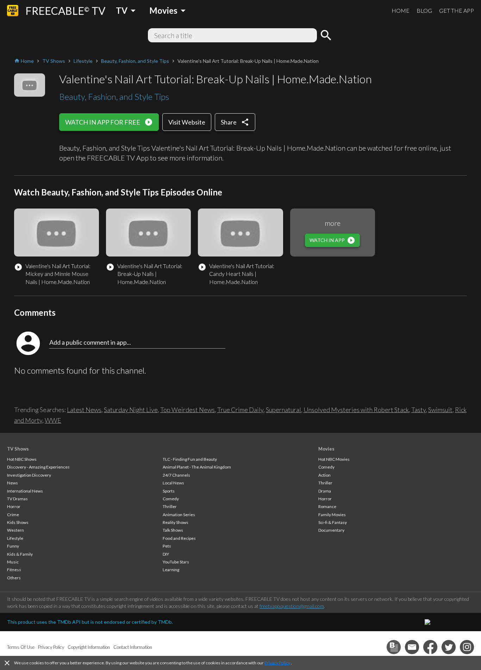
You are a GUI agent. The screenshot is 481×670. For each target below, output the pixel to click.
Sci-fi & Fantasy (332, 522)
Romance (327, 506)
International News (25, 491)
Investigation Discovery (29, 475)
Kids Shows (18, 522)
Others (14, 577)
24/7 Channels (176, 475)
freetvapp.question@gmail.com (292, 606)
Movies (326, 449)
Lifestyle (15, 538)
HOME (401, 10)
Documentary (331, 530)
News (12, 482)
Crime (13, 514)
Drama (324, 491)
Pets (167, 546)
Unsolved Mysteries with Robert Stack (356, 410)
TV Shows (18, 449)
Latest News (84, 410)
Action (324, 475)
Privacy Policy (277, 662)
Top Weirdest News (187, 410)
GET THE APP (456, 10)
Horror (13, 506)
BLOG (424, 10)
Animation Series (179, 514)
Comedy (171, 498)
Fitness (14, 569)
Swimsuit (440, 410)
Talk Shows (173, 530)
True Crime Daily (240, 410)
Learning (171, 569)
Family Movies (332, 514)
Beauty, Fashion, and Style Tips (114, 96)
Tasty (418, 410)
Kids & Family (20, 554)
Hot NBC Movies (334, 459)
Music (13, 562)
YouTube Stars (176, 562)
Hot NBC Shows (22, 459)
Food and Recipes (179, 538)
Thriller (170, 506)
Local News (173, 482)
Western (15, 530)
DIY (166, 554)
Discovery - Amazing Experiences (38, 467)
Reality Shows (175, 522)
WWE (53, 420)
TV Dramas (17, 498)
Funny (13, 546)
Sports (169, 491)
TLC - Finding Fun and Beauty (190, 459)
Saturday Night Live (131, 410)
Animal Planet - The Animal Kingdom (197, 467)
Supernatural (283, 410)
